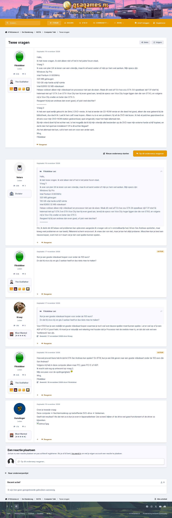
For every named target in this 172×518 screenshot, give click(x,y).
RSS (50, 513)
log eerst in (76, 453)
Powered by (155, 513)
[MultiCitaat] (37, 243)
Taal (8, 513)
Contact (31, 513)
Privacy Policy (20, 513)
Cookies (40, 513)
